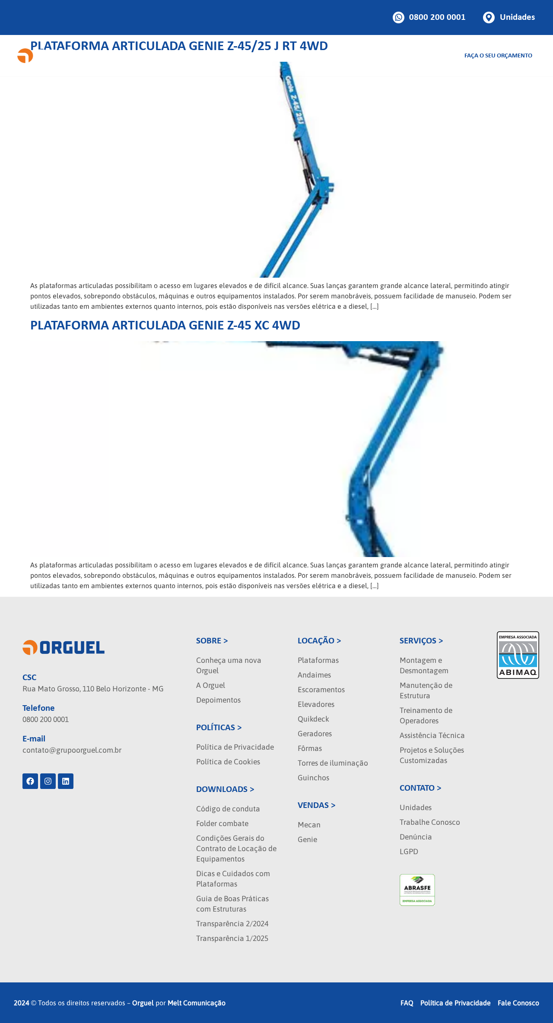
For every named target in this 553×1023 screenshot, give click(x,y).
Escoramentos (321, 689)
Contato (420, 56)
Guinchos (313, 777)
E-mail (33, 739)
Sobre (349, 56)
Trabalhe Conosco (430, 822)
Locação (154, 56)
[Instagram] (48, 781)
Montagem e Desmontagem (424, 665)
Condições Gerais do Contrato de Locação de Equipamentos (236, 848)
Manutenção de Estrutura (426, 690)
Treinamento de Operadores (426, 715)
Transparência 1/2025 (232, 938)
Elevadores (316, 704)
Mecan (309, 824)
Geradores (315, 733)
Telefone (38, 708)
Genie (307, 839)
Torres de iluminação (333, 763)
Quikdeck (313, 719)
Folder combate (222, 823)
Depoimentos (218, 700)
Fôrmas (310, 748)
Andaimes (314, 675)
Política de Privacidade (235, 747)
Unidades (416, 807)
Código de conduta (228, 808)
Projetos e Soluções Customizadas (432, 755)
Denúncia (416, 837)
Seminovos (310, 56)
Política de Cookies (228, 761)
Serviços (253, 56)
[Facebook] (30, 781)
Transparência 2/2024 (232, 923)
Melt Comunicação (197, 1003)
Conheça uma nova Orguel (228, 665)
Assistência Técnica (432, 735)
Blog (388, 56)
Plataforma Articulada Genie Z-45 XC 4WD (165, 326)
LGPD (409, 851)
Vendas (204, 56)
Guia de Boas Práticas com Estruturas (232, 903)
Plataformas (318, 660)
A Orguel (210, 685)
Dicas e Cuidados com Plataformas (233, 878)
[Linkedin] (65, 781)
